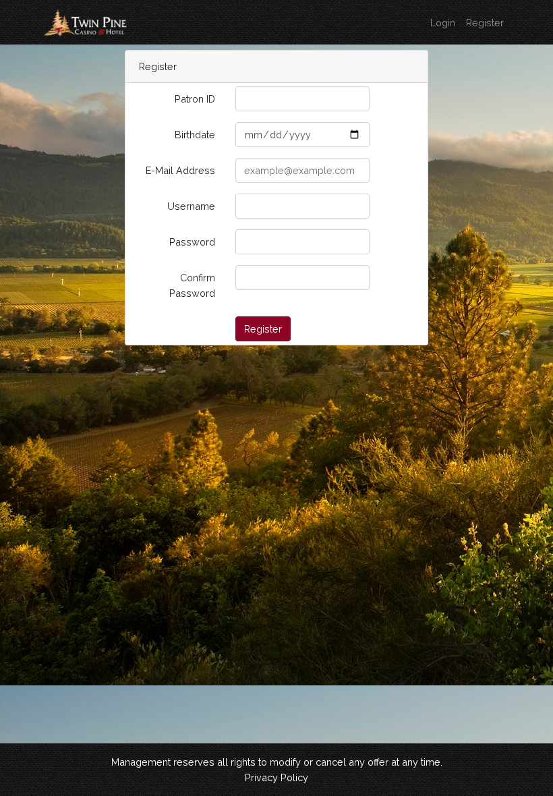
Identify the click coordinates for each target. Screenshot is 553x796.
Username (191, 206)
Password (192, 242)
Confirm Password (192, 285)
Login (442, 22)
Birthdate (195, 134)
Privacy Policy (276, 777)
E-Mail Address (180, 170)
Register (485, 22)
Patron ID (195, 99)
